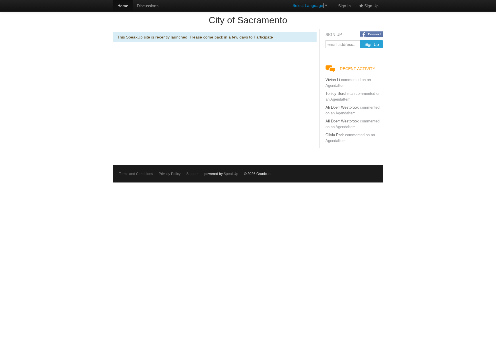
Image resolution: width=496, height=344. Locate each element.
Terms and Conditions (136, 174)
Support (192, 174)
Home (122, 5)
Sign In (344, 5)
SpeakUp (231, 174)
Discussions (147, 5)
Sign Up (371, 5)
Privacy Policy (170, 174)
